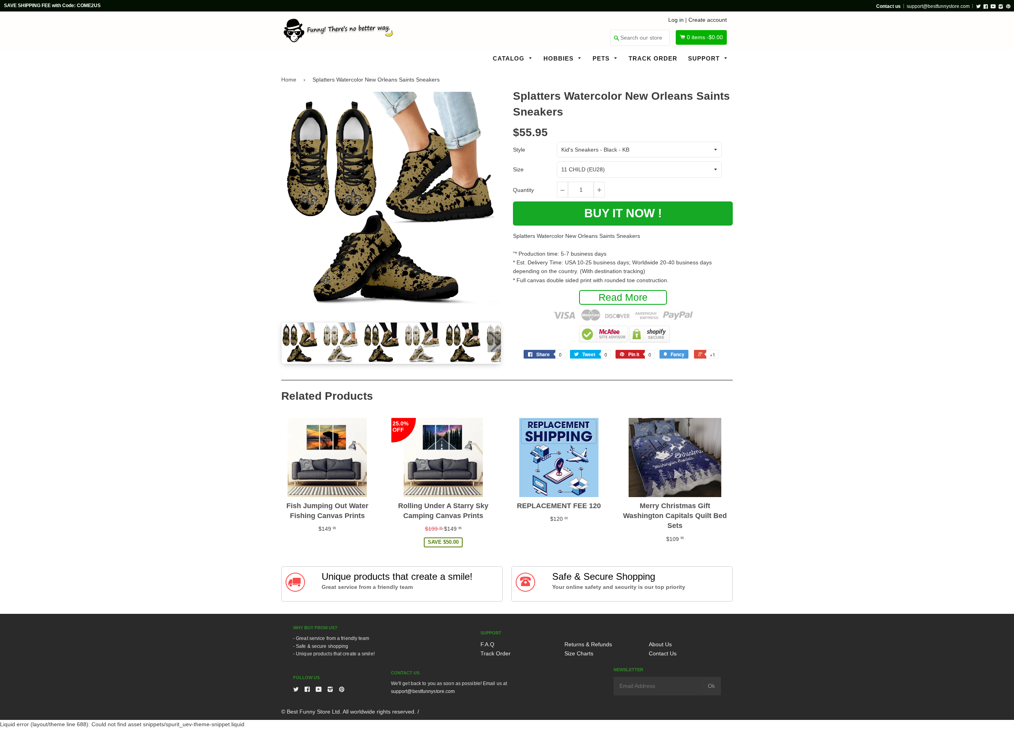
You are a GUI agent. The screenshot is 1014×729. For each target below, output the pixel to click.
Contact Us (663, 653)
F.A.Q (487, 644)
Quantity (523, 190)
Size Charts (578, 653)
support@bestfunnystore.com (938, 6)
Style (519, 149)
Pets (602, 58)
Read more (623, 297)
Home (288, 79)
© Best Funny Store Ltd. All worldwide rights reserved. (348, 711)
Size (518, 169)
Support (705, 58)
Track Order (653, 58)
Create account (707, 20)
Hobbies (559, 58)
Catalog (509, 58)
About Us (660, 644)
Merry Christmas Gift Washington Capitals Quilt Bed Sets (675, 516)
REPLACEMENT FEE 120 (559, 506)
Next (494, 342)
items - (705, 37)
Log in (676, 20)
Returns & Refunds (588, 644)
